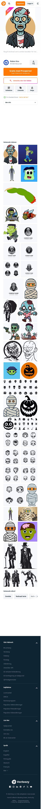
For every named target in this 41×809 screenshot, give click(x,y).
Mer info (8, 102)
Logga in (30, 3)
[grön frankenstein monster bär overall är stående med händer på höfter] (22, 744)
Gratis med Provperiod (20, 72)
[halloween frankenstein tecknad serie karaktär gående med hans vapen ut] (28, 271)
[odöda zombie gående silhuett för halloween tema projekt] (23, 403)
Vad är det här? (23, 97)
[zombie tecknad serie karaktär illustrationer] (13, 426)
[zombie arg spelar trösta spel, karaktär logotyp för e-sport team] (11, 252)
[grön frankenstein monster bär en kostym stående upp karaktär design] (11, 193)
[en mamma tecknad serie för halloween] (11, 561)
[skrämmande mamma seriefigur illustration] (13, 767)
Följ (33, 64)
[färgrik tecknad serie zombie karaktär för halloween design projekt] (10, 154)
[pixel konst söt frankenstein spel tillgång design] (27, 504)
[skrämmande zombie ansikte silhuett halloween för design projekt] (12, 484)
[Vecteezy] (3, 3)
